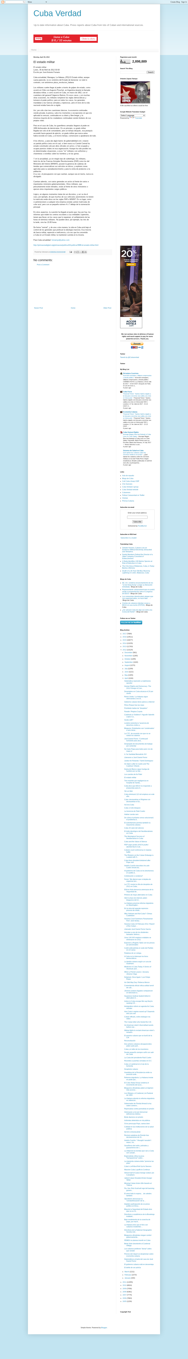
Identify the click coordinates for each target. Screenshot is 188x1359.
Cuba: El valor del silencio (134, 828)
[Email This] (75, 252)
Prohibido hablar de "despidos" (136, 708)
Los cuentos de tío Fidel (133, 774)
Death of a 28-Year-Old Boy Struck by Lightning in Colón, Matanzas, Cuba (136, 572)
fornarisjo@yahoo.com (61, 240)
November (129, 656)
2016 (125, 637)
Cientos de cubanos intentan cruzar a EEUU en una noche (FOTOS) (136, 604)
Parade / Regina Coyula (133, 711)
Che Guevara (127, 484)
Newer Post (38, 308)
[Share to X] (80, 252)
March (127, 1272)
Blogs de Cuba (127, 478)
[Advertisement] (72, 286)
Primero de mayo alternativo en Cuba (138, 895)
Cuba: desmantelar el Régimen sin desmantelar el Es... (137, 800)
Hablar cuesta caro (131, 814)
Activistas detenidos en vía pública (137, 1120)
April (126, 678)
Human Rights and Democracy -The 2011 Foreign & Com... (137, 687)
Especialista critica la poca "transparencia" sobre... (134, 1157)
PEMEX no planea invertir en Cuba (137, 1240)
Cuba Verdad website (130, 490)
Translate (138, 118)
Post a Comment (43, 265)
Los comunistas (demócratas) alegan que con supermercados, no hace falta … (137, 597)
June (127, 672)
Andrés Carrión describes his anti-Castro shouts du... (137, 867)
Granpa (125, 498)
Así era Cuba (129, 805)
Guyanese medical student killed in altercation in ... (137, 997)
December (129, 653)
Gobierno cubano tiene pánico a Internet (139, 702)
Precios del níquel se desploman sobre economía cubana (138, 1255)
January (128, 1278)
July (126, 669)
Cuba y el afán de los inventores (136, 1049)
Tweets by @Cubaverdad (129, 357)
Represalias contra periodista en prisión (139, 1109)
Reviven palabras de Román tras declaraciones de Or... (136, 1136)
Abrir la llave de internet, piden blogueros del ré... (135, 899)
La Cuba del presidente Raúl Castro (137, 1058)
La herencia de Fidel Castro (134, 811)
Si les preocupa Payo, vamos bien (137, 1124)
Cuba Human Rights (131, 432)
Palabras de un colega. (133, 953)
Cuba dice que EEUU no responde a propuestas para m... (138, 787)
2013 (125, 646)
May (126, 675)
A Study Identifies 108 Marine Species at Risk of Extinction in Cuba (137, 562)
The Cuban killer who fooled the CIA (137, 1022)
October (128, 659)
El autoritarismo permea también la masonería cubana (137, 824)
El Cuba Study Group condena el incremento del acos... (136, 1084)
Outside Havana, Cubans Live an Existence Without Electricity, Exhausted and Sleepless (137, 550)
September (129, 662)
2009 (125, 1289)
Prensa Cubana (128, 501)
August (127, 665)
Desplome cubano (131, 1069)
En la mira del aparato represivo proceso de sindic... (136, 909)
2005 (125, 1301)
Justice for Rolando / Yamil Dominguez (138, 761)
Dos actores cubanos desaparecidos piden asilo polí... (138, 1045)
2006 (125, 1298)
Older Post (107, 308)
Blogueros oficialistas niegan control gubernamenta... (137, 1236)
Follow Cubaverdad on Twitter (133, 495)
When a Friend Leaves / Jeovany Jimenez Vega (136, 973)
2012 (125, 650)
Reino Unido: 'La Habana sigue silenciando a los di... (136, 698)
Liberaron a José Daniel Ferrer (135, 757)
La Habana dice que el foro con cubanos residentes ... (136, 1226)
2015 (125, 640)
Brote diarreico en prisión (133, 1117)
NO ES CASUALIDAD (132, 1132)
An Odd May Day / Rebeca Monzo (137, 982)
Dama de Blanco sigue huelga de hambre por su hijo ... (136, 770)
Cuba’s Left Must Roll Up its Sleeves (137, 1166)
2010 (125, 1285)
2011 (125, 1282)
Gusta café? (128, 720)
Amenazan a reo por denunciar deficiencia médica (136, 1113)
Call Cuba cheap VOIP (130, 481)
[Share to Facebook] (83, 252)
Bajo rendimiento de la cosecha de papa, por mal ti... (137, 1220)
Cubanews (126, 492)
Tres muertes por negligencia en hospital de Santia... (136, 782)
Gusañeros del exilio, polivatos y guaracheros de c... (136, 1146)
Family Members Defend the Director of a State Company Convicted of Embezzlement (137, 556)
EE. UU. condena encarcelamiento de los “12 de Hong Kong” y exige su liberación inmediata (137, 585)
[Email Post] (70, 252)
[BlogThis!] (77, 252)
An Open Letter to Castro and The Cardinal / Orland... (136, 765)
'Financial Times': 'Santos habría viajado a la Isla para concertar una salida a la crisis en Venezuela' (137, 396)
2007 (125, 1295)
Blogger (104, 1328)
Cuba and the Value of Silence (135, 842)
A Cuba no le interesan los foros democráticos (136, 957)
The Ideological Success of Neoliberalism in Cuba (134, 837)
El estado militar (130, 777)
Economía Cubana (130, 412)
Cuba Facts (127, 392)
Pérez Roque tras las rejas (134, 705)
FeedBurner (142, 526)
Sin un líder (128, 791)
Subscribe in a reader (129, 538)
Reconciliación (129, 1041)
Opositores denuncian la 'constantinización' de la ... (135, 1200)
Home (33, 50)
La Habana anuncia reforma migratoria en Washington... (138, 904)
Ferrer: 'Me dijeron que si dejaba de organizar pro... (137, 880)
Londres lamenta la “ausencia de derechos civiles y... (136, 724)
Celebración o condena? (133, 876)
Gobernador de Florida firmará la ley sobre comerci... (137, 1104)
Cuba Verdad (57, 13)
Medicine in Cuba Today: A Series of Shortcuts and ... (137, 968)
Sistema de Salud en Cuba (133, 451)
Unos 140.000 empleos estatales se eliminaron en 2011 (137, 938)
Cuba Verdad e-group (130, 487)
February (128, 1275)
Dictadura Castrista (130, 373)
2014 (125, 643)
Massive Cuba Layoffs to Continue (137, 1170)
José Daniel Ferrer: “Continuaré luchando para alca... (136, 740)
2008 (125, 1292)
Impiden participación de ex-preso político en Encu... (137, 1205)
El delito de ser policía (132, 1268)
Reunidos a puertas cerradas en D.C (138, 1061)
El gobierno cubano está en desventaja (139, 1264)
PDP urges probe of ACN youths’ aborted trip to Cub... (136, 846)
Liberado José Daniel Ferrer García (137, 929)
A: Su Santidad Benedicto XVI (135, 754)
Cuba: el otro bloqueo (132, 808)
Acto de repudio (128, 476)
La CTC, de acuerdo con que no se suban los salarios (137, 734)
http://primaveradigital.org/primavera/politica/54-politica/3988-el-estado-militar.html (65, 245)
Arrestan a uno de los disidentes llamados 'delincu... (136, 933)
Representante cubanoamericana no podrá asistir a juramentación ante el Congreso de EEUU (138, 592)
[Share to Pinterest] (85, 252)
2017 (125, 634)
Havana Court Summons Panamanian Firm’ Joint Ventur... (138, 920)
